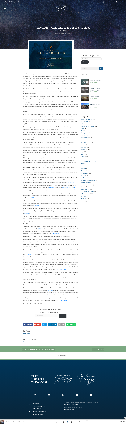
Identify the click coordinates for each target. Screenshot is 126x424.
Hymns (82, 159)
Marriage (83, 170)
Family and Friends (85, 142)
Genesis (83, 128)
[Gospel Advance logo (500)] (39, 379)
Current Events (84, 173)
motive (46, 342)
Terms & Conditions (77, 407)
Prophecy (83, 166)
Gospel (82, 152)
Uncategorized (84, 133)
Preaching (70, 33)
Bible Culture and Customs (87, 191)
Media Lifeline (74, 404)
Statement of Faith (69, 409)
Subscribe (63, 316)
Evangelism (84, 198)
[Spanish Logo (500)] (86, 379)
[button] (94, 1)
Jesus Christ (84, 175)
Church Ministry (61, 33)
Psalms (82, 130)
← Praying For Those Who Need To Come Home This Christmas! (38, 349)
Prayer (82, 163)
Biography (83, 156)
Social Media (84, 178)
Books (82, 140)
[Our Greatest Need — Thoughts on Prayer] (92, 90)
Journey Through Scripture (87, 126)
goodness (32, 342)
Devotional (83, 168)
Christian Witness (85, 182)
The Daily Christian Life (87, 119)
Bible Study (83, 147)
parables (83, 201)
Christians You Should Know (88, 180)
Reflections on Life (85, 194)
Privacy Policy (67, 407)
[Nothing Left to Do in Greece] (92, 106)
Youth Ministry (84, 149)
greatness (39, 342)
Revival (82, 144)
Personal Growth (85, 137)
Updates (83, 187)
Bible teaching (84, 121)
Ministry (25, 342)
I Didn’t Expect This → (98, 349)
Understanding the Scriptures (88, 161)
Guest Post (66, 33)
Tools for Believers (85, 124)
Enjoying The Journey (86, 185)
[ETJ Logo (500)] (63, 379)
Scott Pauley (63, 31)
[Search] (101, 68)
